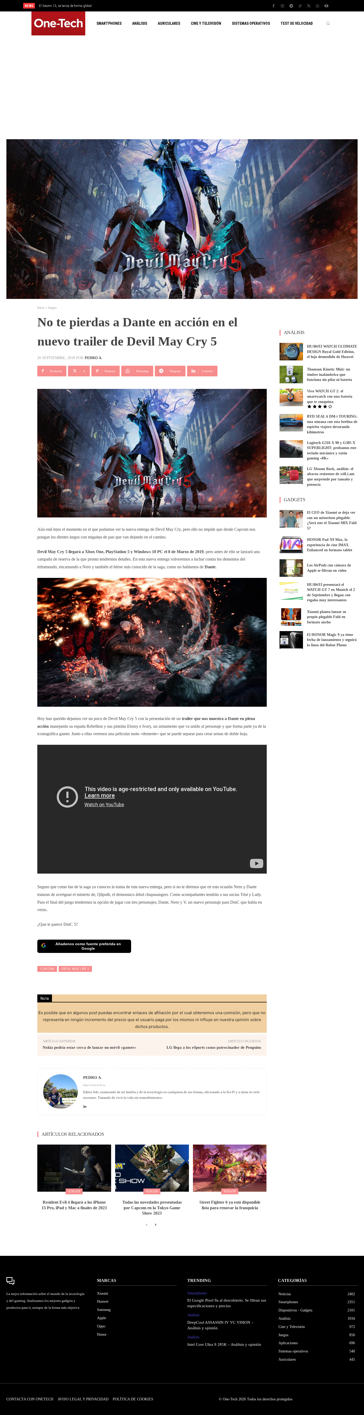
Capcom (47, 969)
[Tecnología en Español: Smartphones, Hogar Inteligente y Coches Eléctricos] (58, 23)
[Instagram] (282, 6)
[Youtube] (326, 6)
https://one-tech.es (94, 1085)
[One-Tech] (46, 1281)
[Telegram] (291, 6)
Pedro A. (93, 358)
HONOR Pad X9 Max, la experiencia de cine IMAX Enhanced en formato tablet (329, 545)
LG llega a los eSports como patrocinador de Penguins (214, 1047)
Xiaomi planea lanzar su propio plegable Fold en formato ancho (326, 617)
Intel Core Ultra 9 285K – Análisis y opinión (224, 1344)
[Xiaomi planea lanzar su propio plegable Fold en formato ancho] (291, 617)
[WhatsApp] (317, 6)
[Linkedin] (85, 1105)
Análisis (193, 1315)
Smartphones (197, 1293)
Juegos (52, 308)
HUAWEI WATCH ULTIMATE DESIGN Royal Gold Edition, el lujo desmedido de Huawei (332, 351)
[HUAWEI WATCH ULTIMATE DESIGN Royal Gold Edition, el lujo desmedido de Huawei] (291, 351)
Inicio (41, 308)
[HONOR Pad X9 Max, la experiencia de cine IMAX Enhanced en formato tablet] (291, 545)
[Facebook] (273, 6)
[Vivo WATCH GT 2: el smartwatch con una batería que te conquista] (291, 397)
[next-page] (155, 1224)
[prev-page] (146, 1224)
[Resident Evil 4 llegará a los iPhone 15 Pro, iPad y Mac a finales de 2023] (74, 1168)
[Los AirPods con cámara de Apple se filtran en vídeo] (291, 568)
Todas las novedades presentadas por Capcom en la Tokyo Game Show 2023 (152, 1208)
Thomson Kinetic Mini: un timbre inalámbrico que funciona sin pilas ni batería (329, 374)
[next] (199, 5)
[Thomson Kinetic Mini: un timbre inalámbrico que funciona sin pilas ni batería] (291, 374)
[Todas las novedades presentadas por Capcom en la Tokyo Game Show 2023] (152, 1168)
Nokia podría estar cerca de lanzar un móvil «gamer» (89, 1047)
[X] (309, 6)
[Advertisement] (182, 87)
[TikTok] (300, 6)
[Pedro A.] (60, 1091)
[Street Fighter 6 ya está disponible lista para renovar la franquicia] (230, 1168)
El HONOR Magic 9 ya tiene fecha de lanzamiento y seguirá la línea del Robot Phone (332, 640)
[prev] (191, 5)
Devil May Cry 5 (75, 969)
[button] (328, 23)
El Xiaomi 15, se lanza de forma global (65, 6)
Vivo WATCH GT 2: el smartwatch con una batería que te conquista (329, 396)
